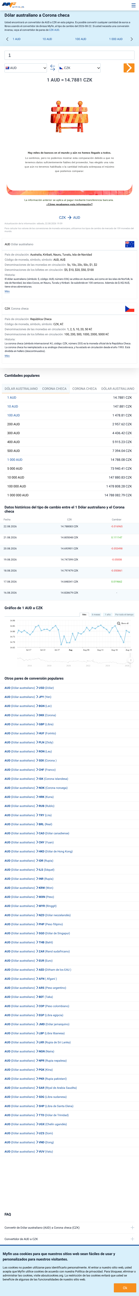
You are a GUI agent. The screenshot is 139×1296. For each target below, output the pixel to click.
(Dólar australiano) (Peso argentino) (35, 988)
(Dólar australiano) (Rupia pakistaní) (36, 1078)
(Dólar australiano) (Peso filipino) (34, 924)
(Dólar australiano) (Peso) (29, 897)
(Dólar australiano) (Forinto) (30, 733)
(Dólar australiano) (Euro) (29, 960)
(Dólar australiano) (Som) (29, 1133)
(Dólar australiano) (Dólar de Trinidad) (37, 1115)
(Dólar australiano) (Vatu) (29, 1151)
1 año (108, 614)
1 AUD (17, 39)
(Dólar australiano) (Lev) (28, 706)
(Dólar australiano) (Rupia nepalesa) (36, 1060)
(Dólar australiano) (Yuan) (29, 842)
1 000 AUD (116, 39)
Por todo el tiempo (124, 614)
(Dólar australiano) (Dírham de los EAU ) (38, 969)
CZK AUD (54, 29)
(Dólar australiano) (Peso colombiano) (37, 1006)
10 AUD (47, 39)
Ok (125, 1288)
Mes (84, 614)
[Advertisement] (69, 1184)
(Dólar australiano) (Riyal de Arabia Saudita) (41, 1088)
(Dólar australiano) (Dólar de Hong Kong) (39, 851)
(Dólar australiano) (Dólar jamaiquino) (37, 1024)
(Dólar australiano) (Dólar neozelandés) (38, 915)
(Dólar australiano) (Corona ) (31, 760)
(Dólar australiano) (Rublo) (29, 806)
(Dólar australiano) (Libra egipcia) (34, 1015)
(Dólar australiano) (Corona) (30, 715)
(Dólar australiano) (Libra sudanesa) (36, 1097)
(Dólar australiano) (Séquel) (29, 869)
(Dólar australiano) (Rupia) (29, 860)
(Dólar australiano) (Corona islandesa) (36, 778)
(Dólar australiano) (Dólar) (29, 688)
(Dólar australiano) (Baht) (29, 942)
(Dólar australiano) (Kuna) (29, 797)
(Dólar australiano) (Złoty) (29, 742)
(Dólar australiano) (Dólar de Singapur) (37, 933)
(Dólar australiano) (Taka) (29, 997)
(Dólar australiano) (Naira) (29, 1051)
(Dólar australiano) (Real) (28, 824)
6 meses (96, 614)
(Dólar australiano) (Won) (29, 888)
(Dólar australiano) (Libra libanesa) (35, 1033)
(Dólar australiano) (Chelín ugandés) (36, 1124)
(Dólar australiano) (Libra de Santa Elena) (39, 1106)
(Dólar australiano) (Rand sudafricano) (37, 951)
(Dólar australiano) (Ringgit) (31, 906)
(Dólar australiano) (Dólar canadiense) (37, 833)
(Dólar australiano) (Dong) (29, 1142)
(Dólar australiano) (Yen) (28, 697)
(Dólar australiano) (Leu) (28, 751)
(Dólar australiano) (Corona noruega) (36, 788)
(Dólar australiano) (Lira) (28, 815)
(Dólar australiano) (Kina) (29, 1069)
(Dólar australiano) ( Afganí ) (31, 978)
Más (7, 291)
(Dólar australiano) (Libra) (29, 724)
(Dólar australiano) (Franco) (30, 769)
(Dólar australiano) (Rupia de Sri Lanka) (38, 1042)
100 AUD (80, 39)
